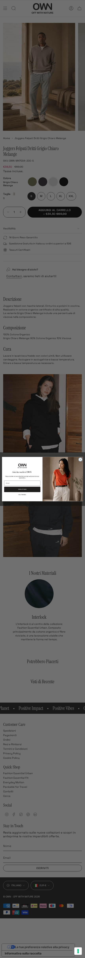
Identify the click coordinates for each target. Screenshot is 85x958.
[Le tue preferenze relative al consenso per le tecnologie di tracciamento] (78, 951)
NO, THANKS (22, 494)
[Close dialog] (80, 459)
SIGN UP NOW (22, 489)
